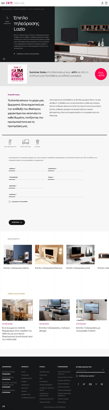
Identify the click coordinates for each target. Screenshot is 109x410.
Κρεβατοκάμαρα (26, 378)
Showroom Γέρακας (8, 371)
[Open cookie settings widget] (7, 406)
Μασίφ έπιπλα (25, 394)
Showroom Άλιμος (8, 377)
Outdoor (24, 391)
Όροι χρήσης (62, 402)
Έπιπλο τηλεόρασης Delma (16, 268)
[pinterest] (96, 384)
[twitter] (84, 384)
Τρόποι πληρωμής (63, 383)
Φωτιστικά (24, 388)
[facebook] (78, 384)
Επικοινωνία (43, 375)
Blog (41, 378)
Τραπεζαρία (25, 375)
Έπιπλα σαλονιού (7, 9)
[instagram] (102, 384)
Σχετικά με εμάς (45, 371)
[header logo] (15, 3)
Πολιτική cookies (63, 399)
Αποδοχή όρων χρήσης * (87, 376)
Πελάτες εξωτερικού (46, 384)
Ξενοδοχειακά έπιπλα (28, 397)
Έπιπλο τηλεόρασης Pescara (48, 268)
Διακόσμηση (25, 384)
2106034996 (6, 374)
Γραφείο (24, 381)
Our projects (43, 381)
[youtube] (90, 384)
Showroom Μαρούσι (8, 390)
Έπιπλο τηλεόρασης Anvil (78, 268)
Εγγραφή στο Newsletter (20, 201)
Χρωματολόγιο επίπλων (65, 377)
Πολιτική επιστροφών (64, 390)
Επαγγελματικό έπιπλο (47, 399)
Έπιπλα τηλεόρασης (20, 9)
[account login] (102, 3)
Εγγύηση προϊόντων (64, 380)
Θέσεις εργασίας (45, 402)
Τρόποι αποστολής (64, 387)
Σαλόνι (23, 371)
